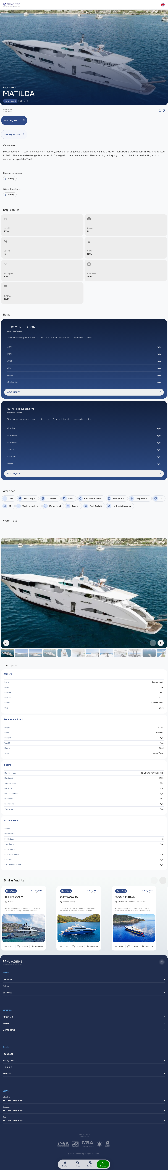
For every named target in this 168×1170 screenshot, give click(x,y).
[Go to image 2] (21, 653)
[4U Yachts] (11, 4)
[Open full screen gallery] (84, 593)
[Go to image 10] (135, 653)
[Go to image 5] (64, 653)
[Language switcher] (163, 5)
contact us (9, 1029)
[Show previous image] (153, 643)
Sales (78, 1164)
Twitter (7, 1073)
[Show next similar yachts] (162, 880)
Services (90, 1164)
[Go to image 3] (36, 653)
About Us (8, 1016)
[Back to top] (162, 962)
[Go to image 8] (106, 653)
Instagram (8, 1060)
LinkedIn (7, 1067)
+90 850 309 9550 (13, 1100)
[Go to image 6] (78, 653)
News (6, 1023)
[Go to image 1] (7, 653)
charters (7, 979)
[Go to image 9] (121, 653)
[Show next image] (161, 643)
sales (6, 986)
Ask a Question (14, 134)
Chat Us (103, 1166)
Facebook (8, 1054)
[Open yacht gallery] (84, 57)
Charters (65, 1164)
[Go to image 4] (50, 653)
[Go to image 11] (149, 653)
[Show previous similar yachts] (154, 880)
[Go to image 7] (92, 653)
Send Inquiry (14, 120)
